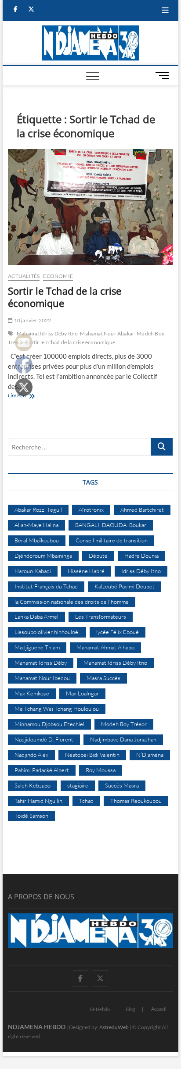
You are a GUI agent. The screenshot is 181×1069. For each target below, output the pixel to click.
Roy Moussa (101, 769)
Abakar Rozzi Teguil (38, 509)
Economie (58, 276)
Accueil (159, 1009)
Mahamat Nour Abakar (107, 333)
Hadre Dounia (141, 555)
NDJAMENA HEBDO (36, 1026)
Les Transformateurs (100, 616)
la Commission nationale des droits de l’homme (71, 601)
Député (98, 555)
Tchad (86, 800)
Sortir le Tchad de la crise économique (64, 297)
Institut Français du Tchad (46, 586)
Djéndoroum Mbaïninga (43, 555)
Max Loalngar (82, 693)
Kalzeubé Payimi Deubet (124, 586)
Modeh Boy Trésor (124, 723)
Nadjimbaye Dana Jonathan (123, 739)
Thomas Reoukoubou (136, 800)
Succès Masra (122, 785)
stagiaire (77, 785)
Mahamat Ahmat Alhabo (105, 647)
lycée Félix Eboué (117, 631)
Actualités (24, 276)
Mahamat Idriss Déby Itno (47, 333)
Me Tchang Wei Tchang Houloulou (56, 708)
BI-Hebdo (100, 1009)
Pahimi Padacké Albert (41, 769)
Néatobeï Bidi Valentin (92, 754)
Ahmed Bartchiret (142, 509)
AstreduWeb (114, 1027)
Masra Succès (103, 677)
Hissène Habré (86, 570)
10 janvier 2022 (32, 320)
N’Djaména (149, 754)
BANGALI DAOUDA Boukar (110, 524)
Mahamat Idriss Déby (40, 662)
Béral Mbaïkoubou (36, 540)
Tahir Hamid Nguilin (38, 800)
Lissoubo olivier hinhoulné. (47, 631)
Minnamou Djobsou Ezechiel (49, 723)
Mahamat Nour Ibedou (42, 677)
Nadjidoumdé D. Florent (43, 739)
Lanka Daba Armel (36, 616)
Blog (130, 1009)
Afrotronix (91, 509)
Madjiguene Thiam (37, 647)
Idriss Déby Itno (141, 570)
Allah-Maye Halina (36, 524)
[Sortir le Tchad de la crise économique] (90, 207)
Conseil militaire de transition (112, 540)
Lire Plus (30, 396)
